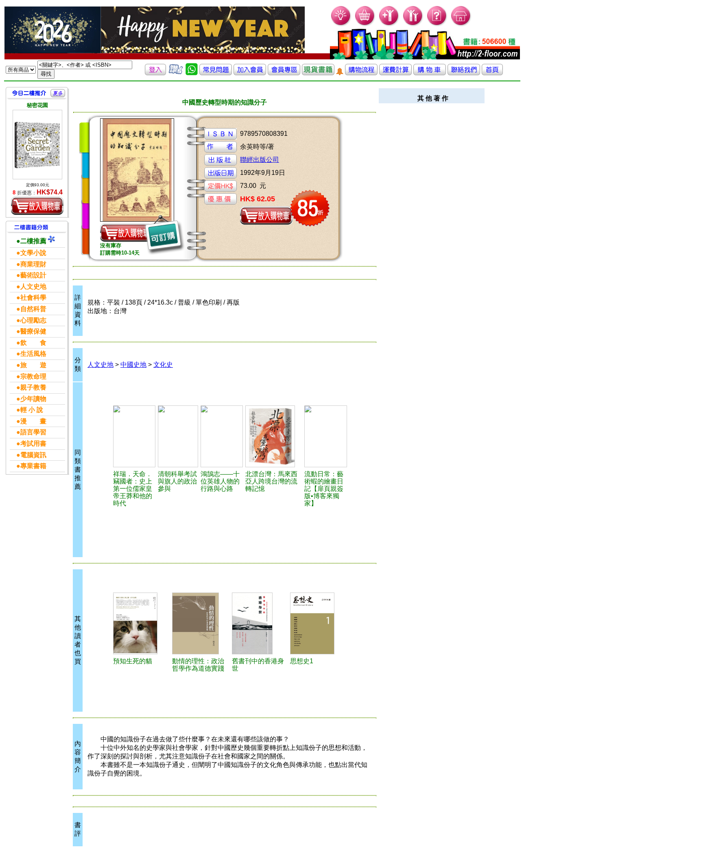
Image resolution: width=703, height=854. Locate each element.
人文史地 (100, 364)
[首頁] (461, 24)
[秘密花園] (37, 144)
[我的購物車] (365, 24)
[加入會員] (389, 24)
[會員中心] (413, 24)
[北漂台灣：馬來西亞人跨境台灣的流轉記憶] (273, 436)
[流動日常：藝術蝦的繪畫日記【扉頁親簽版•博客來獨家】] (325, 436)
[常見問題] (437, 24)
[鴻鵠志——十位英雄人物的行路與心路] (222, 436)
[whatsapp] (192, 73)
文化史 (163, 364)
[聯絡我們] (464, 73)
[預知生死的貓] (141, 623)
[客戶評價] (176, 73)
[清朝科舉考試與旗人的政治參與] (178, 436)
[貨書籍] (318, 73)
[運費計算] (395, 73)
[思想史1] (318, 623)
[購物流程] (361, 73)
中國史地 (133, 364)
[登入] (155, 73)
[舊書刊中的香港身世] (260, 623)
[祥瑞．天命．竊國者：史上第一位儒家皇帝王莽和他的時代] (134, 436)
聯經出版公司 (259, 159)
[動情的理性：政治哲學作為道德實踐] (200, 623)
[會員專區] (284, 73)
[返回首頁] (492, 73)
